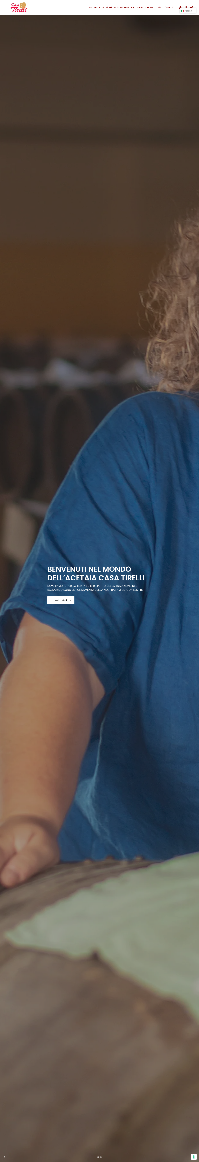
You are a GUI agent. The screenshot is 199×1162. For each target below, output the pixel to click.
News (140, 7)
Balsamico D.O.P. (123, 7)
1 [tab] (98, 1157)
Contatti (150, 7)
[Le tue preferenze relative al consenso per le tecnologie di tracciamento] (194, 1157)
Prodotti (107, 7)
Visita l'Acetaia (166, 7)
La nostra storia (60, 600)
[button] (188, 10)
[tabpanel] (99, 588)
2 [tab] (101, 1157)
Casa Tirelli (92, 7)
